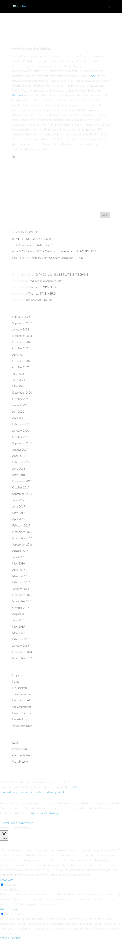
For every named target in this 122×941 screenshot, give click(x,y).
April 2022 (18, 354)
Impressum (20, 792)
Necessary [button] (6, 879)
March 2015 (19, 633)
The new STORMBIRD (42, 287)
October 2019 (20, 437)
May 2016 (18, 563)
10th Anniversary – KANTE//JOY (32, 245)
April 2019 (18, 456)
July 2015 (18, 620)
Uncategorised (21, 700)
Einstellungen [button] (9, 823)
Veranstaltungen (22, 726)
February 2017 (21, 525)
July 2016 (18, 557)
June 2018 (18, 468)
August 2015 (20, 614)
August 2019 (20, 449)
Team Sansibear (21, 694)
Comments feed (22, 755)
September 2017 (22, 494)
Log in (16, 742)
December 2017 (22, 481)
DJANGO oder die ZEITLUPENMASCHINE (61, 274)
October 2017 (20, 487)
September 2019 (22, 443)
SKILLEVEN (72, 787)
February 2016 (21, 582)
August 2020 (20, 405)
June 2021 (18, 380)
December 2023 (22, 335)
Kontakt (6, 792)
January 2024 (20, 329)
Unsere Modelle (22, 713)
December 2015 (22, 595)
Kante (15, 681)
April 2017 (18, 519)
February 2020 (21, 424)
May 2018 (18, 475)
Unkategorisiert (21, 707)
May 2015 (18, 626)
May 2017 (18, 513)
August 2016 (20, 550)
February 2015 (21, 639)
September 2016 (22, 544)
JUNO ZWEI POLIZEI (25, 232)
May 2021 (18, 386)
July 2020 (18, 411)
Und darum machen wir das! (46, 281)
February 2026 (21, 316)
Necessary (10, 884)
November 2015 (22, 601)
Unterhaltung (20, 719)
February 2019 (21, 462)
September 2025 (22, 323)
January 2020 (20, 430)
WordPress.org (21, 761)
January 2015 (20, 645)
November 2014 (22, 658)
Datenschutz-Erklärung (44, 813)
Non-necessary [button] (9, 909)
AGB (61, 792)
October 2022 (20, 348)
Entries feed (19, 749)
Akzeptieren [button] (26, 823)
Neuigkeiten (19, 688)
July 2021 (18, 374)
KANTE (95, 76)
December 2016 (22, 532)
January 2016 (20, 589)
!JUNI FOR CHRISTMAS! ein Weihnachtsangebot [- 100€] (47, 258)
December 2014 (22, 652)
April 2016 (18, 569)
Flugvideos (18, 675)
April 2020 (18, 418)
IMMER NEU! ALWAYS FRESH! (31, 239)
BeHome (17, 95)
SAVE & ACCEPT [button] (10, 938)
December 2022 (22, 342)
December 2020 (22, 392)
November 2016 (22, 538)
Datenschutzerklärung (42, 792)
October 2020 (20, 399)
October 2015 (20, 608)
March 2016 (19, 576)
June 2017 (18, 506)
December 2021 (22, 361)
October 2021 (20, 367)
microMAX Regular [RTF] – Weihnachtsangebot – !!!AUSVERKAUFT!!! (54, 251)
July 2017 (18, 500)
